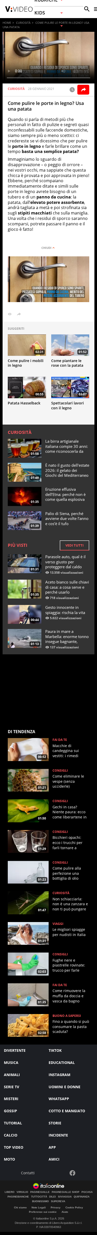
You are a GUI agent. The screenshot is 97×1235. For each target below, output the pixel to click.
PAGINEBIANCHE (18, 1196)
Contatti (28, 1173)
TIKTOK (55, 1050)
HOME (7, 23)
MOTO (9, 1159)
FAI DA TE (60, 740)
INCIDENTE (58, 1135)
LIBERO (9, 1192)
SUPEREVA (58, 1201)
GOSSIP (10, 1110)
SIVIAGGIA (65, 1196)
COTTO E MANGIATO (67, 1110)
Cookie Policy (74, 1207)
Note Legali (39, 1207)
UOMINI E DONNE (64, 1086)
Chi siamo (20, 1207)
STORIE (55, 1123)
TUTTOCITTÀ (39, 1196)
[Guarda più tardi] (72, 90)
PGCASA (87, 1192)
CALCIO (10, 1135)
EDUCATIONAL (62, 1062)
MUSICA (11, 1062)
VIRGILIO (22, 1192)
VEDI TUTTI (74, 545)
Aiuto (65, 1211)
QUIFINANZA (81, 1196)
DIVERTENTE (15, 1050)
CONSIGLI (60, 770)
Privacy (56, 1207)
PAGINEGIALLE (40, 1192)
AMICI (54, 1159)
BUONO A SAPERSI (67, 1016)
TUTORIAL (13, 1123)
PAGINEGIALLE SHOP (65, 1192)
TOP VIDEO (13, 1147)
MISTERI (11, 1098)
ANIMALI (12, 1074)
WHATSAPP (59, 1098)
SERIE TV (11, 1086)
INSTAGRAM (59, 1074)
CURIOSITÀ (23, 23)
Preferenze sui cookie (43, 1211)
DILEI (52, 1196)
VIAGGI (58, 924)
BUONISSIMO (40, 1201)
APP (52, 1147)
